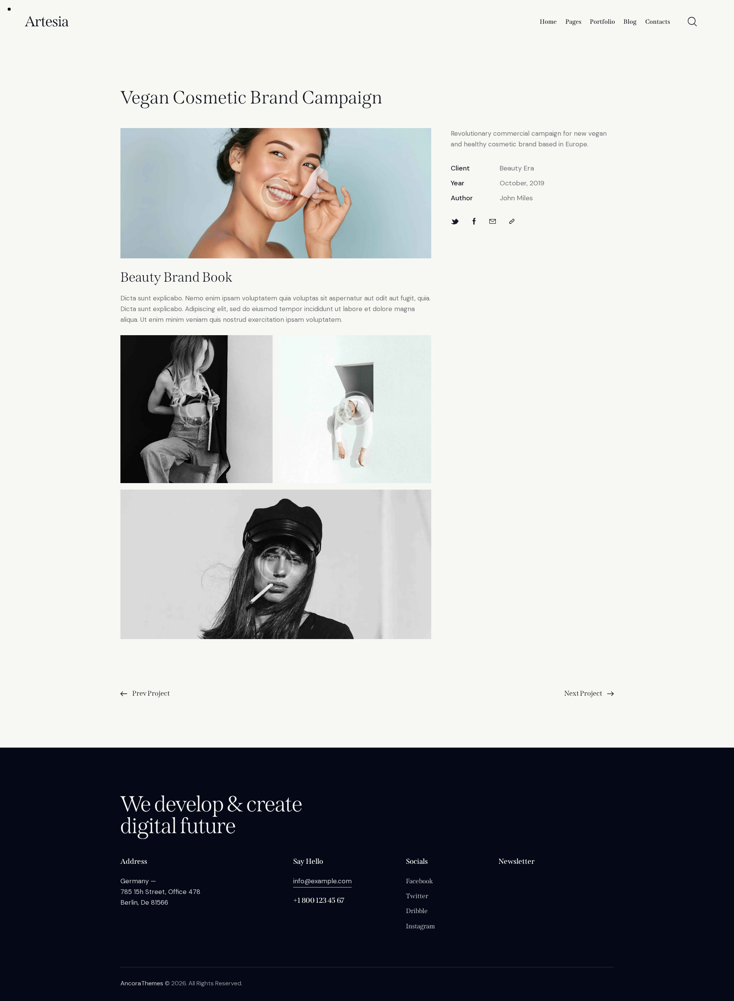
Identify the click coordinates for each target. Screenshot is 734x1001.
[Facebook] (474, 221)
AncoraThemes (141, 983)
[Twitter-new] (455, 221)
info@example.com (322, 881)
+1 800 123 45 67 (318, 900)
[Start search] (692, 22)
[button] (512, 221)
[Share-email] (492, 221)
